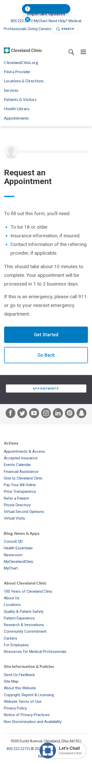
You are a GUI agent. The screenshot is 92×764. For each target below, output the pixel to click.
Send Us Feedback (19, 674)
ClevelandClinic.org (21, 62)
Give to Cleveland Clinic (23, 478)
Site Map (11, 681)
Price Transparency (20, 491)
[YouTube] (34, 414)
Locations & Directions (24, 80)
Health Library (16, 108)
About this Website (20, 688)
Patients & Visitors (20, 99)
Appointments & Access (24, 451)
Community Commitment (25, 631)
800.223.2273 (22, 21)
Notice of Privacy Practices (27, 715)
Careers (45, 29)
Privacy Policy (15, 708)
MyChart (11, 568)
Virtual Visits (14, 518)
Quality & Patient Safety (23, 611)
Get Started (46, 334)
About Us (11, 598)
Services (11, 90)
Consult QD (13, 541)
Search (67, 29)
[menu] (83, 52)
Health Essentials (18, 548)
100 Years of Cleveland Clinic (28, 591)
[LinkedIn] (58, 414)
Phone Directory (17, 505)
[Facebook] (10, 414)
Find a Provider (17, 71)
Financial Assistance (21, 471)
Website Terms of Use (22, 701)
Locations (12, 604)
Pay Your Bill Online (20, 485)
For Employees (16, 645)
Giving (33, 29)
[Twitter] (22, 414)
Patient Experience (19, 618)
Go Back (46, 355)
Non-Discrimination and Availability (33, 721)
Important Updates (46, 14)
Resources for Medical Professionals (35, 651)
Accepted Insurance (21, 458)
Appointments (16, 118)
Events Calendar (17, 464)
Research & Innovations (24, 625)
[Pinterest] (70, 414)
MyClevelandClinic (19, 561)
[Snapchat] (81, 414)
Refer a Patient (16, 498)
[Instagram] (46, 414)
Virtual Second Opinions (24, 511)
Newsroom (13, 555)
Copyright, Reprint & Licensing (29, 695)
